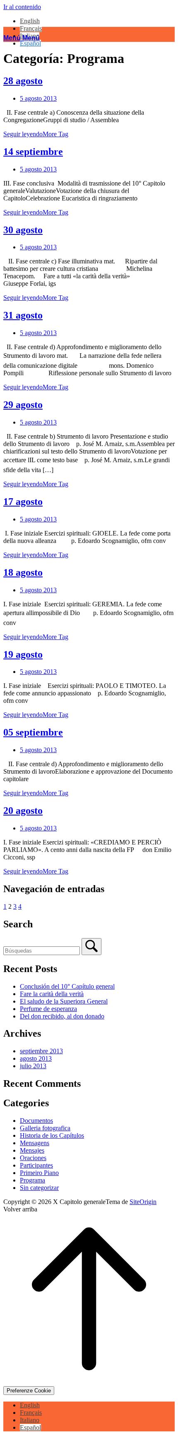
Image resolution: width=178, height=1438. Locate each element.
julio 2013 (33, 1065)
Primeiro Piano (39, 1172)
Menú (21, 37)
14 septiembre (33, 151)
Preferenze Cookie (29, 1390)
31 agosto (23, 315)
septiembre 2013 (41, 1050)
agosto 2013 (36, 1058)
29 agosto (23, 404)
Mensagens (34, 1142)
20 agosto (23, 810)
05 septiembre (33, 732)
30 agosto (23, 229)
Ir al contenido (22, 6)
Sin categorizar (39, 1187)
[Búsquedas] (91, 946)
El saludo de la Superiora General (64, 1001)
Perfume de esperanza (48, 1008)
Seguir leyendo (35, 134)
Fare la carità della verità (52, 993)
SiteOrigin (143, 1201)
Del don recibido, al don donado (62, 1016)
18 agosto (23, 572)
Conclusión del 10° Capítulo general (67, 986)
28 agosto (23, 80)
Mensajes (32, 1150)
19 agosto (23, 654)
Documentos (36, 1120)
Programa (32, 1180)
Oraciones (33, 1157)
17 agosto (23, 501)
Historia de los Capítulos (52, 1135)
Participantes (36, 1165)
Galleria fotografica (45, 1128)
